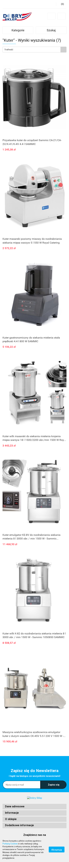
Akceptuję (56, 849)
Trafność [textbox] (8, 49)
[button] (34, 806)
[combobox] (34, 49)
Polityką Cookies (10, 844)
